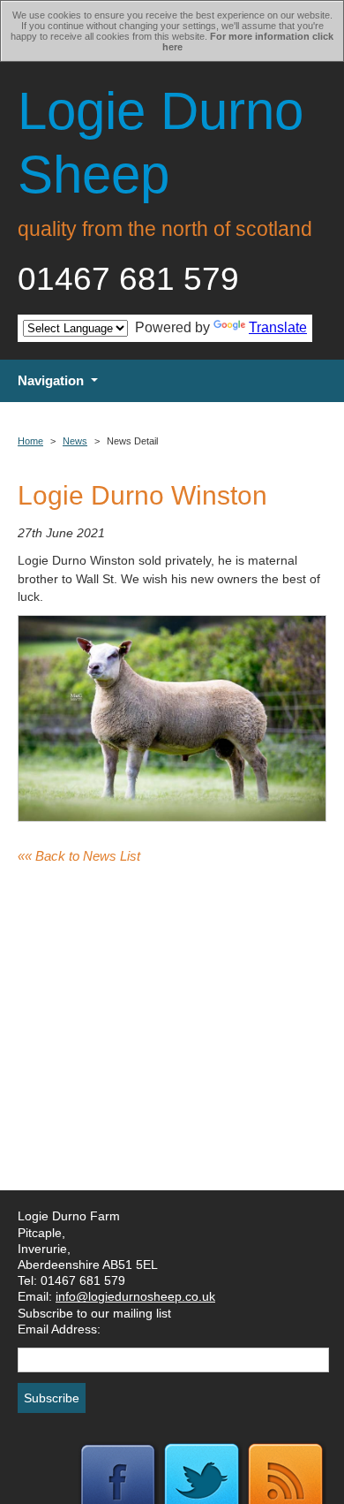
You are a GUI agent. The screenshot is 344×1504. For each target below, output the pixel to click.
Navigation (51, 380)
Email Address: (59, 1329)
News (75, 441)
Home (30, 441)
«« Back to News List (79, 855)
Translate (278, 327)
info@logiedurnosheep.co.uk (135, 1296)
